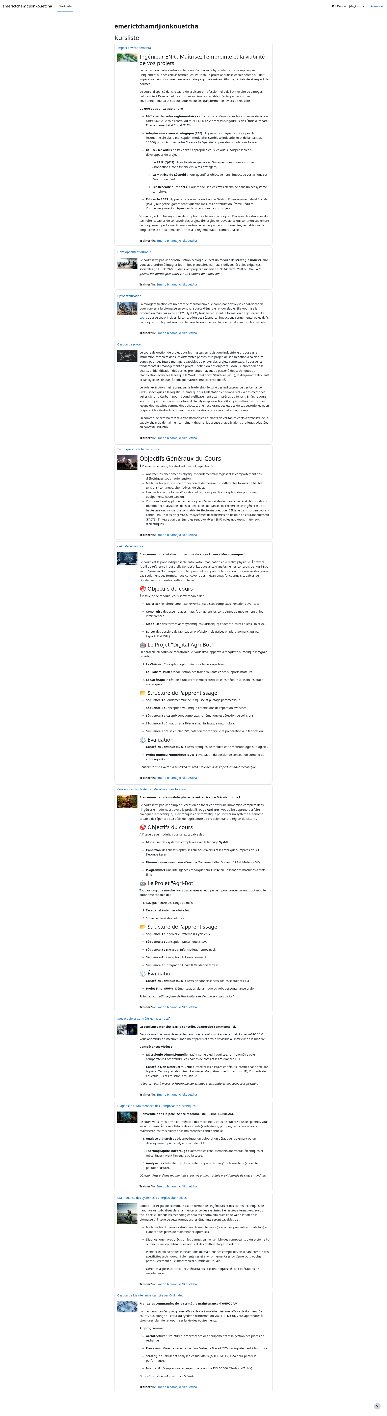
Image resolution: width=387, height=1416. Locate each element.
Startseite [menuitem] (65, 6)
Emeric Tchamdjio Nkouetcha (176, 240)
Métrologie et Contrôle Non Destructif (143, 1018)
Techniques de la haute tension (138, 449)
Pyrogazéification (129, 296)
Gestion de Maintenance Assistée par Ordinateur (151, 1295)
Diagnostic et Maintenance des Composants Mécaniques (156, 1106)
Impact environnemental (134, 48)
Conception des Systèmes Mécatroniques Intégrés (151, 789)
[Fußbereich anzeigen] (377, 1406)
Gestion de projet (129, 344)
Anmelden (377, 6)
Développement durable (134, 252)
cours (143, 317)
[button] (348, 6)
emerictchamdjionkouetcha (27, 5)
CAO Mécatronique (130, 546)
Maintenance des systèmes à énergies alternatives (152, 1198)
